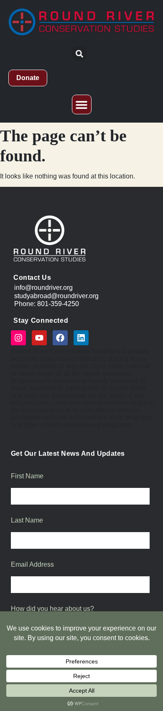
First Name (27, 476)
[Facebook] (60, 337)
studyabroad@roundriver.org (56, 295)
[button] (79, 53)
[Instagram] (18, 337)
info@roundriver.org (43, 287)
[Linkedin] (81, 337)
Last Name (27, 520)
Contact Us (32, 277)
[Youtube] (39, 337)
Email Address (32, 564)
